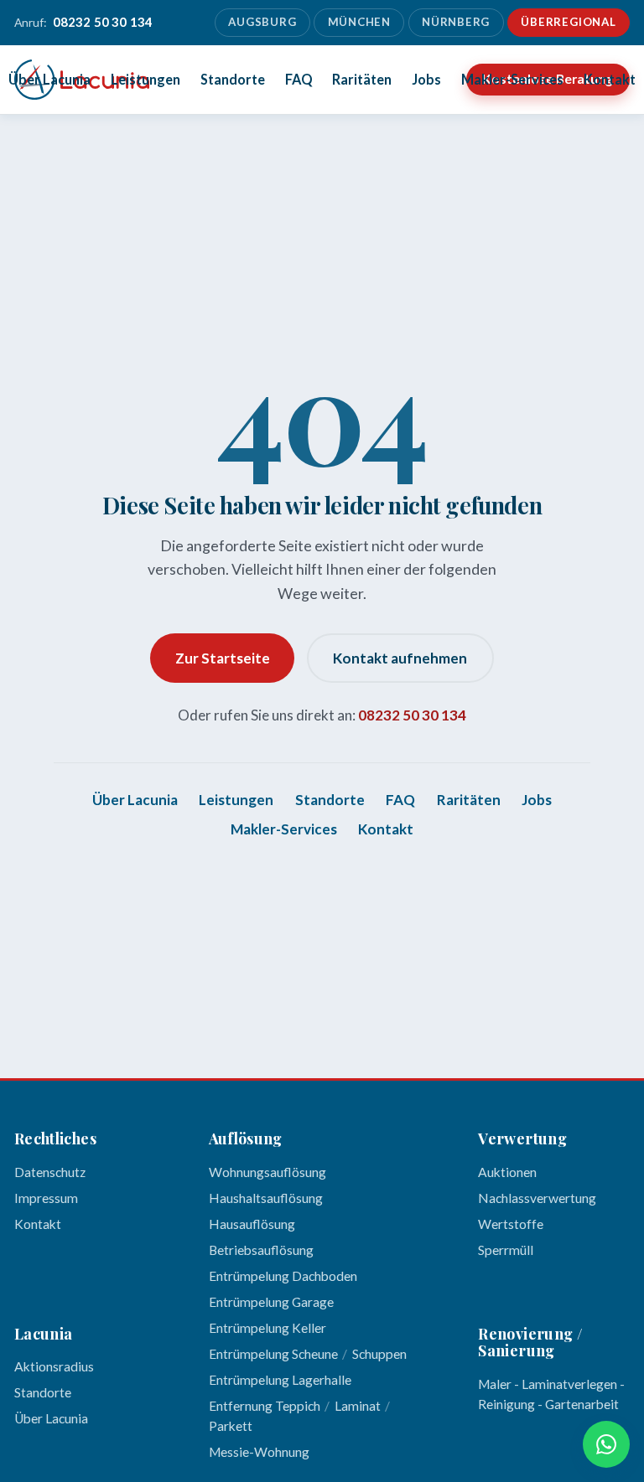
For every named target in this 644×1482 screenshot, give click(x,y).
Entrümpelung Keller (267, 1327)
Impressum (46, 1198)
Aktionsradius (54, 1366)
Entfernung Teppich (264, 1405)
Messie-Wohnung (259, 1451)
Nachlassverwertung (537, 1198)
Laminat (358, 1405)
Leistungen (145, 79)
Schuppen (379, 1353)
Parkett (230, 1425)
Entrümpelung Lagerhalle (280, 1379)
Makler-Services (512, 79)
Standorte (232, 79)
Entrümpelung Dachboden (283, 1275)
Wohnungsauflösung (267, 1172)
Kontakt (610, 79)
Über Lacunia (49, 79)
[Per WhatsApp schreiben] (606, 1444)
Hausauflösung (252, 1224)
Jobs (426, 79)
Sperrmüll (505, 1249)
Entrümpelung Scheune (273, 1353)
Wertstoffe (510, 1224)
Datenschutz (50, 1172)
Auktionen (507, 1172)
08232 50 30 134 (412, 715)
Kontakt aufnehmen (400, 658)
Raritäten (362, 79)
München (360, 21)
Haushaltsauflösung (266, 1198)
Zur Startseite (222, 658)
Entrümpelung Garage (271, 1301)
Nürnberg (456, 21)
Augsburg (262, 21)
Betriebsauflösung (261, 1249)
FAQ (299, 79)
